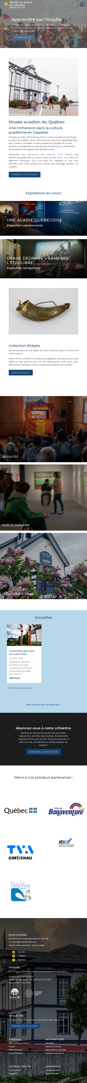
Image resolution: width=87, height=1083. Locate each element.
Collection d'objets (31, 21)
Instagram (22, 956)
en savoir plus (22, 36)
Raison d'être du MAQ (18, 1043)
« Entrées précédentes (19, 688)
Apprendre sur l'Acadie (55, 1050)
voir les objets (21, 373)
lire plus (14, 678)
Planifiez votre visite (24, 174)
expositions (32, 154)
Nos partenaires (16, 1053)
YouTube (21, 952)
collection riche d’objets (59, 154)
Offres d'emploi (15, 1050)
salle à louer (63, 157)
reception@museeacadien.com (23, 942)
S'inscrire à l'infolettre (43, 752)
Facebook (22, 960)
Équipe (12, 1046)
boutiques (37, 157)
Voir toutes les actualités (42, 705)
